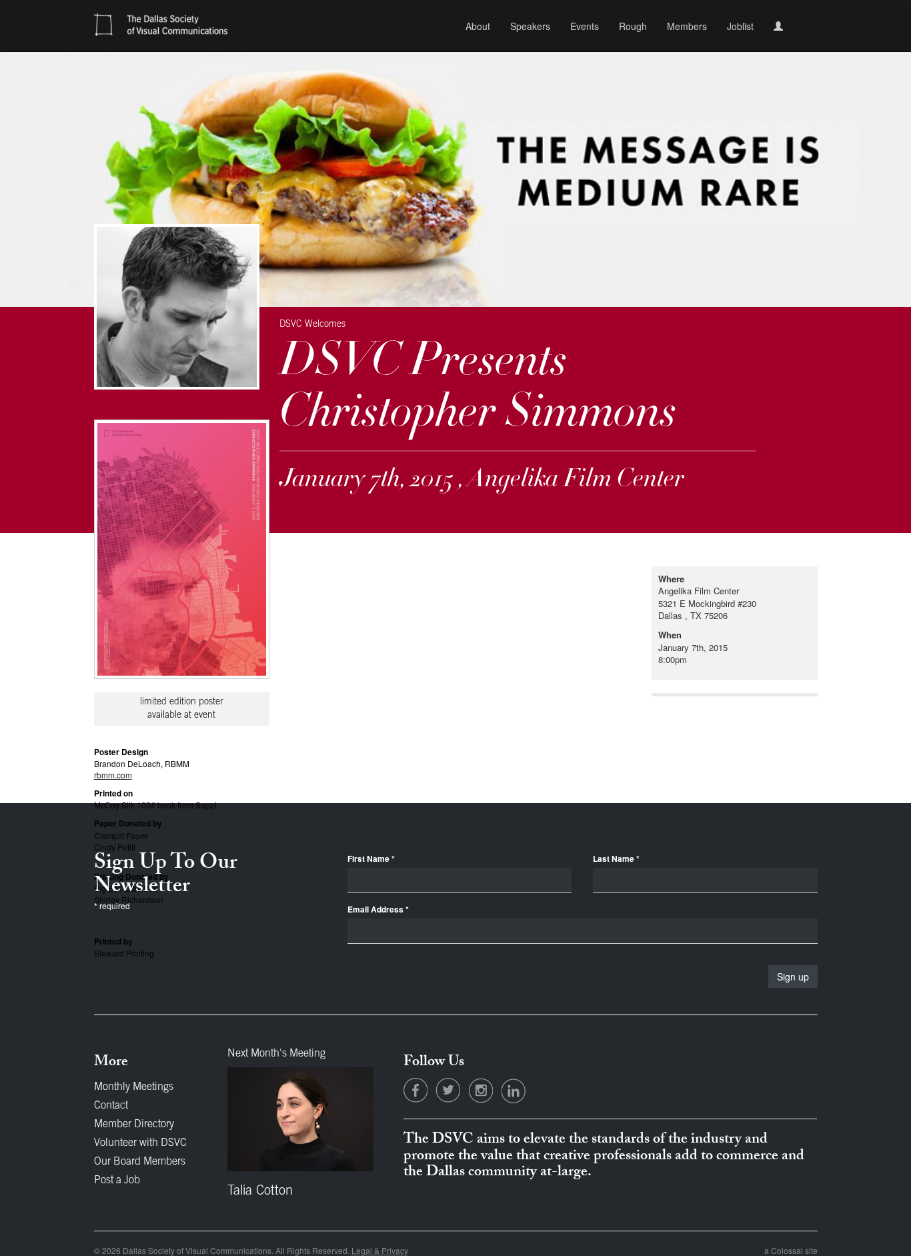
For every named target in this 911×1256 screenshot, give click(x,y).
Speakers (530, 26)
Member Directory (134, 1124)
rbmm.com (113, 774)
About (478, 26)
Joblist (740, 26)
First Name (371, 858)
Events (584, 26)
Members (687, 26)
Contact (111, 1106)
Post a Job (117, 1180)
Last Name (616, 858)
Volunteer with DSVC (140, 1143)
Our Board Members (139, 1162)
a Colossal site (791, 1250)
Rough (633, 26)
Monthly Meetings (133, 1087)
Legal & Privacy (379, 1250)
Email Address (378, 909)
